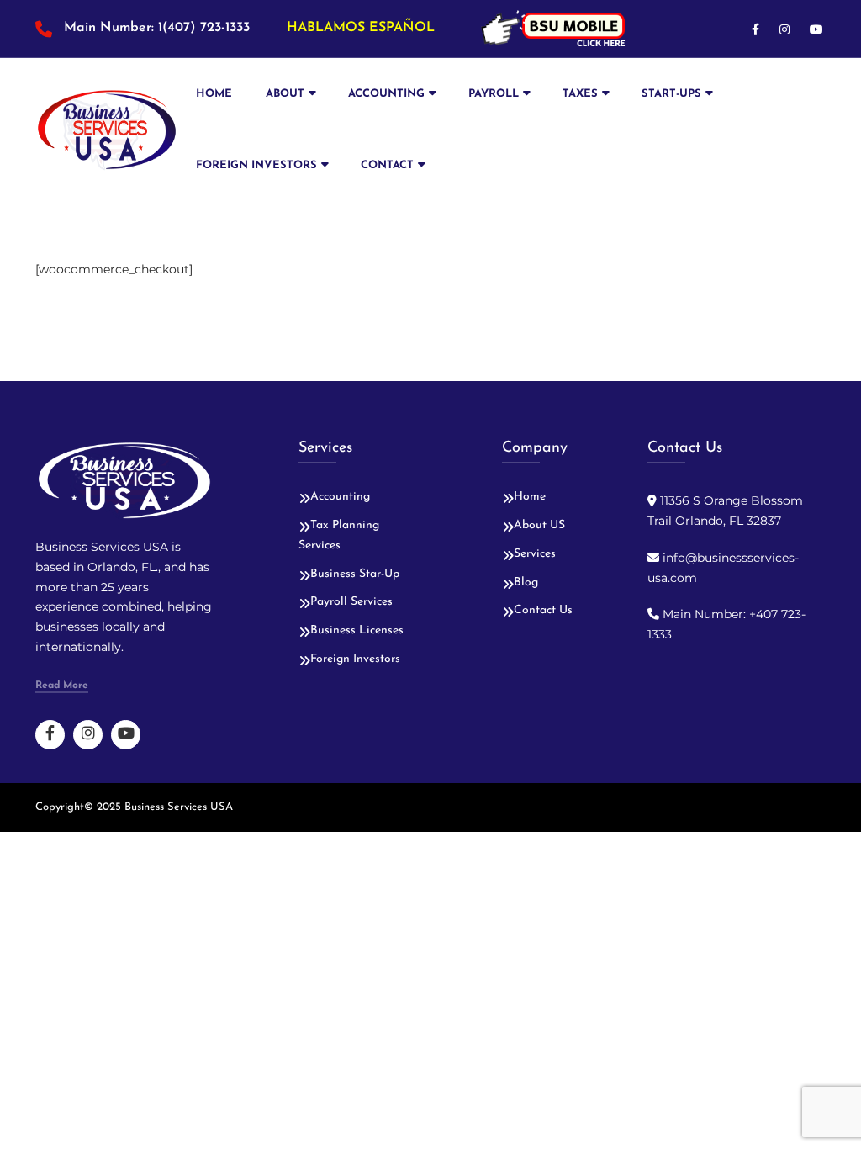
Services (535, 554)
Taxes (580, 93)
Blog (526, 582)
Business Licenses (357, 630)
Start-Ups (671, 93)
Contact (387, 165)
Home (214, 93)
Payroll (493, 93)
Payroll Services (351, 602)
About (285, 93)
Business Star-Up (354, 574)
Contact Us (543, 610)
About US (539, 525)
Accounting (386, 93)
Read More (61, 685)
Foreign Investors (256, 165)
